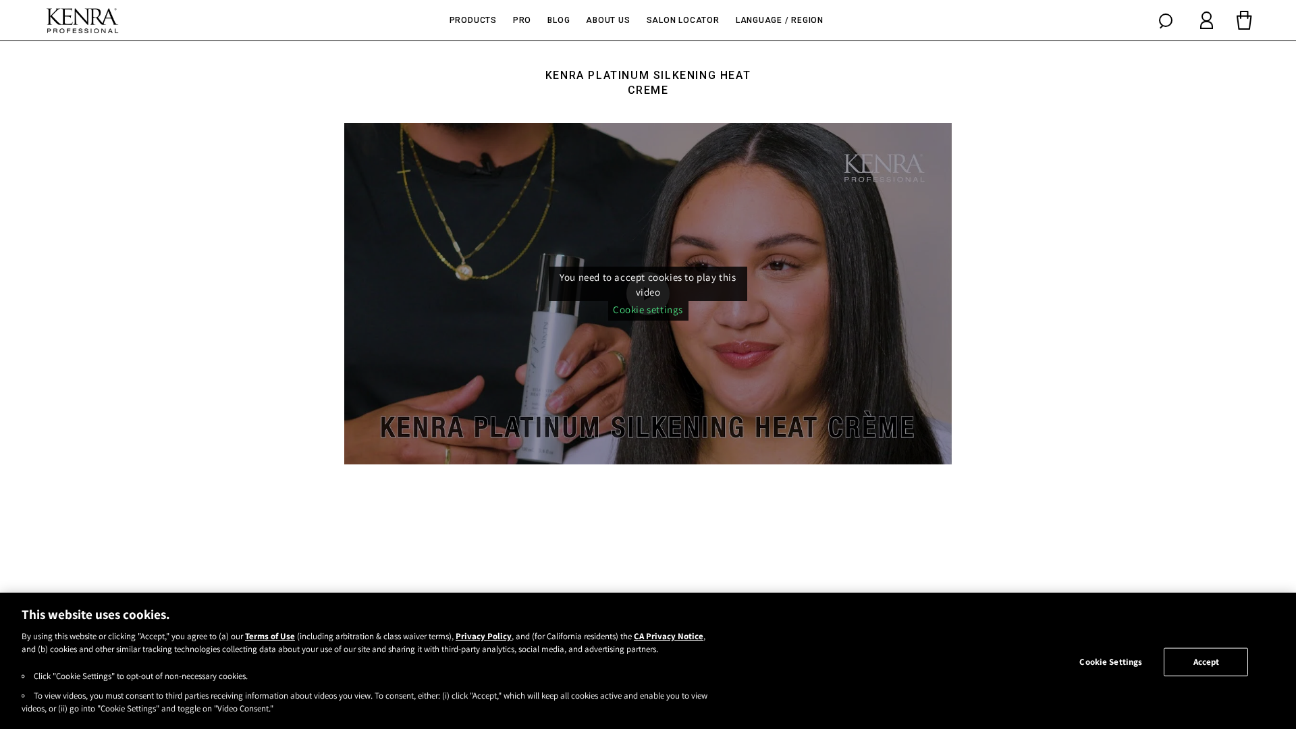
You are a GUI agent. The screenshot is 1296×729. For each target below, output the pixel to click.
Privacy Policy (484, 636)
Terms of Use (270, 636)
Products (473, 20)
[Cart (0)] (1244, 20)
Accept (1206, 662)
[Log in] (1206, 20)
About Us (608, 20)
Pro (522, 20)
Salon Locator (683, 20)
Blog (558, 20)
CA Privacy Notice (668, 636)
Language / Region (780, 20)
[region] (648, 661)
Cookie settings (648, 309)
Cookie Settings (1110, 662)
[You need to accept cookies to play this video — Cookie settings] (648, 293)
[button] (1166, 20)
